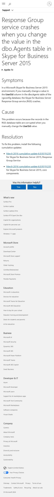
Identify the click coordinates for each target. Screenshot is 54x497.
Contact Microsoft (17, 483)
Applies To (8, 69)
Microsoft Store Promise (11, 274)
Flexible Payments (9, 279)
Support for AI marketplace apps (14, 396)
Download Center (9, 251)
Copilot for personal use (11, 224)
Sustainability (8, 460)
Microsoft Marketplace (11, 405)
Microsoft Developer (10, 387)
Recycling (27, 488)
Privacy (27, 483)
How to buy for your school (12, 310)
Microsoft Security (9, 342)
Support (6, 10)
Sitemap (6, 483)
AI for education (9, 324)
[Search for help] (10, 3)
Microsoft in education (11, 292)
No (34, 186)
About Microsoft (9, 432)
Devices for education (11, 297)
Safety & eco (18, 488)
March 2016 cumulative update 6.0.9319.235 (28, 153)
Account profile (8, 247)
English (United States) (16, 468)
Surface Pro (7, 202)
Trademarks (7, 488)
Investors (6, 446)
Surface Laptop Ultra (10, 211)
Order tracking (8, 265)
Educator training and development (15, 315)
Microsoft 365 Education (11, 306)
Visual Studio (8, 414)
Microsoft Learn (8, 391)
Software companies (10, 410)
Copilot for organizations (12, 220)
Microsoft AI (7, 337)
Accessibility (7, 455)
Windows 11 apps (9, 234)
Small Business (8, 369)
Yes (18, 186)
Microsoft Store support (11, 256)
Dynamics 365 (8, 346)
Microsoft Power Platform (12, 355)
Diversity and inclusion (11, 450)
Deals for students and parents (14, 319)
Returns (6, 261)
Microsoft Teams (9, 360)
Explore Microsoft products (12, 229)
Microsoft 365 (8, 351)
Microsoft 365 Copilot (11, 365)
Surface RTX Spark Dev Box (12, 215)
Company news (8, 437)
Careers (6, 428)
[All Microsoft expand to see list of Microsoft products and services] (3, 3)
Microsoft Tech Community (12, 401)
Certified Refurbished (10, 270)
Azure (5, 382)
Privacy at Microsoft (10, 441)
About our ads (38, 488)
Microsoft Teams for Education (14, 301)
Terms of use (36, 483)
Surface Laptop (8, 206)
